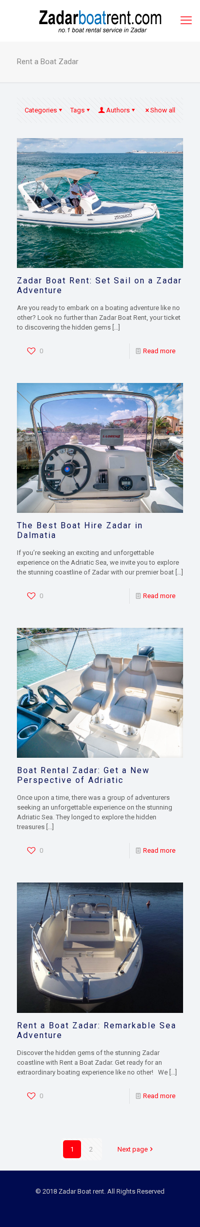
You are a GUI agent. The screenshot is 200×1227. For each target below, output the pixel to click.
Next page (132, 1149)
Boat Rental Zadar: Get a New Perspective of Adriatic (83, 775)
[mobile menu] (186, 20)
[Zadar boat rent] (100, 20)
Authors (118, 110)
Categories (41, 110)
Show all (162, 110)
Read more (159, 351)
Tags (77, 110)
